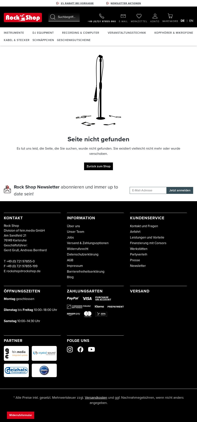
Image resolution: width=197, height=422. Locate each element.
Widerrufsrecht (77, 248)
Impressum (75, 265)
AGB (70, 260)
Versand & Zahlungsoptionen (88, 243)
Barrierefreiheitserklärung (85, 271)
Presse (135, 260)
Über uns (73, 226)
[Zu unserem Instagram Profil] (70, 349)
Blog (70, 277)
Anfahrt (135, 231)
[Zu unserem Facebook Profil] (80, 349)
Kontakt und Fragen (144, 226)
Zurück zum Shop (98, 166)
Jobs (70, 237)
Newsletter (138, 265)
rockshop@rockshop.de (24, 271)
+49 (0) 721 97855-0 (21, 261)
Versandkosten (96, 397)
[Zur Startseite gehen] (23, 17)
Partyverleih (138, 254)
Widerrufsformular (20, 415)
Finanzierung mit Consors (148, 243)
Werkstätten (138, 248)
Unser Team (75, 231)
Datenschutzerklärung (82, 254)
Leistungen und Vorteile (147, 237)
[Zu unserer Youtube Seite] (91, 349)
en (191, 20)
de (182, 20)
